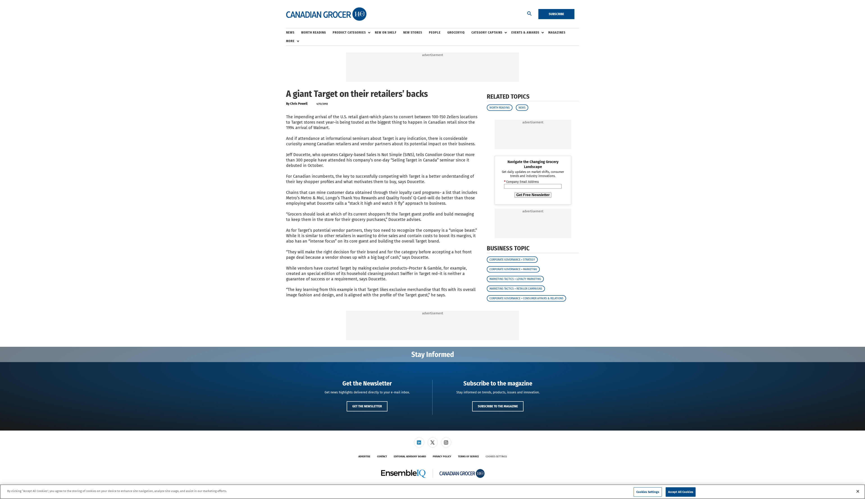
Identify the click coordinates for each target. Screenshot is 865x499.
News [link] (290, 32)
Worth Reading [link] (313, 32)
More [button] (290, 41)
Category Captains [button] (486, 32)
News (522, 107)
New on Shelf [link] (385, 32)
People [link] (435, 32)
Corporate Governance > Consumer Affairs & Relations (526, 298)
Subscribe (556, 14)
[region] (432, 491)
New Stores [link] (412, 32)
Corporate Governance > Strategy (512, 259)
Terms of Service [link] (468, 456)
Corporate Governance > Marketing (513, 269)
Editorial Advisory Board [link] (410, 456)
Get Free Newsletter (533, 195)
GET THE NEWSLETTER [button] (367, 406)
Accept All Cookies (680, 492)
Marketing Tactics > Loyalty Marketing (515, 279)
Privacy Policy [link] (442, 456)
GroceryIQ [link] (456, 32)
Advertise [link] (364, 456)
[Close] (858, 491)
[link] (419, 442)
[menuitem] (293, 32)
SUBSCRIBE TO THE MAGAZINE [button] (498, 406)
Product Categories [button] (349, 32)
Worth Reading (499, 107)
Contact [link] (382, 456)
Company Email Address (521, 182)
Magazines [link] (556, 32)
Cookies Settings (496, 456)
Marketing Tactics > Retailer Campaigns (515, 288)
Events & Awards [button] (525, 32)
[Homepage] (326, 14)
